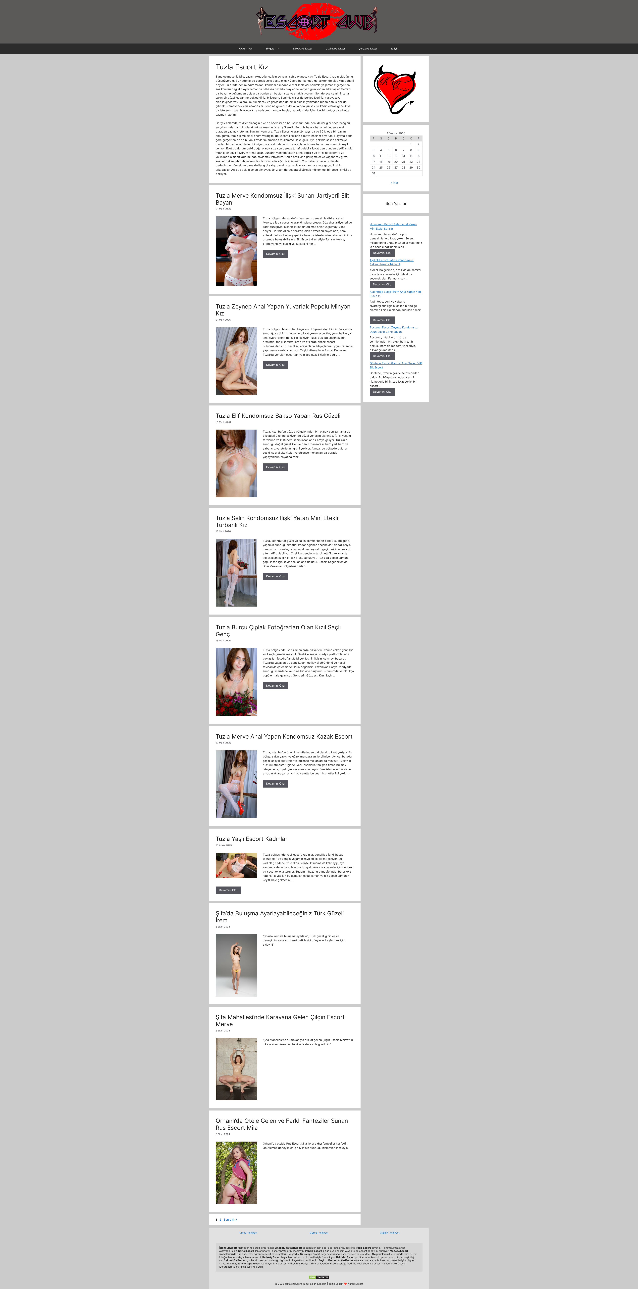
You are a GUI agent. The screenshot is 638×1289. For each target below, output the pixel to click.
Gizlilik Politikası (335, 48)
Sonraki (230, 1219)
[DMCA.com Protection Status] (319, 1278)
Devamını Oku (275, 254)
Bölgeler (270, 48)
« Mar (394, 182)
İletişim (395, 48)
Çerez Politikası (368, 48)
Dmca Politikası (248, 1232)
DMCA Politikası (302, 48)
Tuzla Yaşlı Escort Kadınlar (251, 838)
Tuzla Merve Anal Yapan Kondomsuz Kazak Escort (284, 736)
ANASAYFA (245, 48)
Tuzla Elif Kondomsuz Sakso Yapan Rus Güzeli (278, 415)
